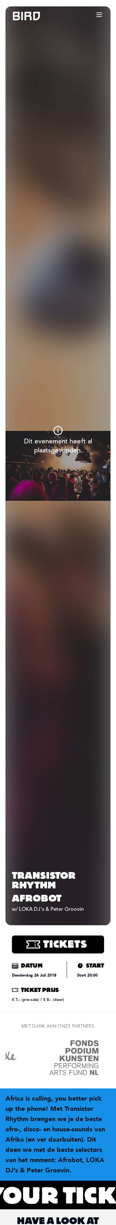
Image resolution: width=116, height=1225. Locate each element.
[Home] (20, 16)
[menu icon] (99, 15)
